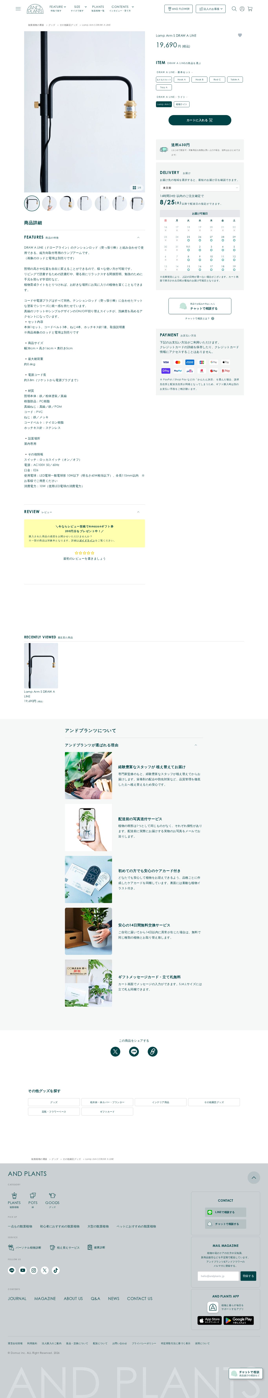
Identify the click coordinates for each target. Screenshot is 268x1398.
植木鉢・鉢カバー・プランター (107, 1102)
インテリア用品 (160, 1102)
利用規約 (32, 1343)
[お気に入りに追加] (240, 35)
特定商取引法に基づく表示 (176, 1343)
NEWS (113, 1298)
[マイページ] (242, 8)
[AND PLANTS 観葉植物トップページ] (35, 9)
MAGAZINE (45, 1298)
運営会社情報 (15, 1343)
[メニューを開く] (18, 8)
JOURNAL (17, 1298)
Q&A (95, 1298)
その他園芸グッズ (69, 25)
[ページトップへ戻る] (225, 1177)
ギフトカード (107, 1111)
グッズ (51, 25)
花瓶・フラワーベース (54, 1111)
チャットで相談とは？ (197, 318)
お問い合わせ (119, 1343)
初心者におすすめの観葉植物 (60, 1226)
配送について (100, 1343)
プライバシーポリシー (144, 1343)
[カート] (250, 8)
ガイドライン (87, 540)
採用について (202, 1343)
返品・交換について (77, 1343)
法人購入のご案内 (51, 1343)
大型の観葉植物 (98, 1226)
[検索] (234, 8)
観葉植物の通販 (36, 25)
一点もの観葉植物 (20, 1226)
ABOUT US (73, 1298)
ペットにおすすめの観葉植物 (136, 1226)
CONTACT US (139, 1298)
